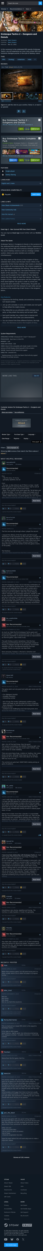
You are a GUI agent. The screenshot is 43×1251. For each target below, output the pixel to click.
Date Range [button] (5, 438)
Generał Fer (10, 841)
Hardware (24, 1190)
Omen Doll (9, 675)
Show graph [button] (35, 442)
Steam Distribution (10, 1193)
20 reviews (9, 620)
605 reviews (9, 573)
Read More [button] (36, 501)
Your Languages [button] (11, 447)
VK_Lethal (9, 785)
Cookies (6, 1215)
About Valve (24, 1183)
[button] (4, 8)
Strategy (11, 59)
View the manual (7, 214)
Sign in (3, 105)
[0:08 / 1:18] (21, 80)
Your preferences (19, 412)
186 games (9, 898)
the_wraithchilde (11, 618)
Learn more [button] (36, 194)
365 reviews (9, 677)
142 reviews (18, 843)
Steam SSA (7, 1186)
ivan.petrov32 (10, 462)
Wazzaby (9, 928)
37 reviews (17, 898)
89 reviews (9, 930)
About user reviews (7, 412)
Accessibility (8, 1209)
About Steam (8, 1183)
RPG (3, 59)
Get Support (24, 1212)
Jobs (22, 1186)
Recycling (24, 1193)
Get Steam (24, 1205)
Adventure (21, 59)
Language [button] (31, 434)
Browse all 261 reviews (21, 1157)
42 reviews (9, 732)
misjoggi (9, 896)
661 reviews (18, 787)
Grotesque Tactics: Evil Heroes (17, 145)
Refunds (6, 1219)
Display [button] (26, 438)
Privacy (6, 1205)
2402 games (9, 464)
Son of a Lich (10, 517)
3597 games (9, 787)
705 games (9, 843)
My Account (24, 1215)
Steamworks (8, 1190)
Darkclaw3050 (11, 571)
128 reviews (9, 519)
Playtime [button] (16, 438)
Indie (29, 59)
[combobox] (23, 3)
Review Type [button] (6, 434)
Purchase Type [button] (18, 434)
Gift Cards (7, 1196)
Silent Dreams (12, 40)
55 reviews (18, 464)
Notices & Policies (9, 1212)
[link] (24, 129)
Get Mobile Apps (11, 1245)
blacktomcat (10, 730)
